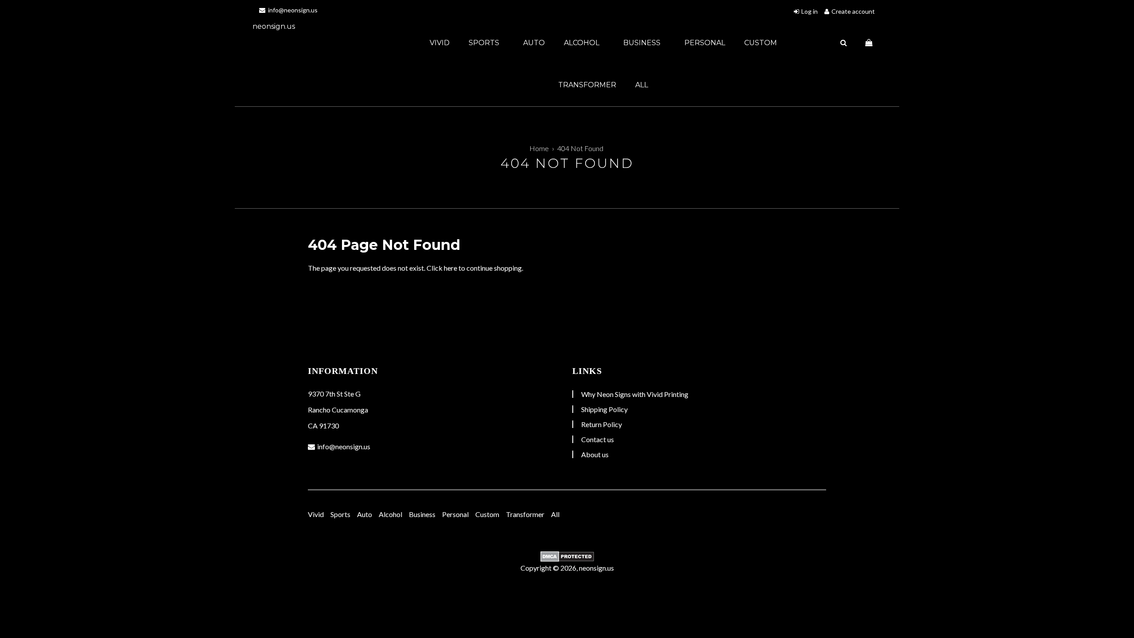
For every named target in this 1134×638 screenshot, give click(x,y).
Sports (485, 43)
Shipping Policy (604, 409)
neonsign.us (273, 26)
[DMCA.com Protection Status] (567, 556)
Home (539, 148)
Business (642, 43)
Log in (809, 11)
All (641, 85)
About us (595, 454)
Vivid (440, 43)
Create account (853, 11)
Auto (534, 43)
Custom (760, 43)
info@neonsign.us (292, 10)
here (450, 268)
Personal (704, 43)
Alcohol (582, 43)
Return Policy (601, 424)
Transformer (587, 85)
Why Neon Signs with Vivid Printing (634, 394)
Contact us (597, 439)
